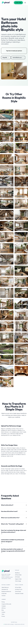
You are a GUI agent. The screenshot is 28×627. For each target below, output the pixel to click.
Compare (4, 606)
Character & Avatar (19, 593)
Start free (18, 2)
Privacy (3, 616)
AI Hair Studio (18, 591)
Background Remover (6, 591)
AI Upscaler (4, 593)
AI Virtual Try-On (18, 589)
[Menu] (25, 2)
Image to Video (18, 579)
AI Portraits (17, 576)
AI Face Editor (18, 587)
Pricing (3, 601)
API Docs (4, 608)
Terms (3, 614)
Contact (3, 612)
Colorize (3, 595)
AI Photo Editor (18, 574)
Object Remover (5, 587)
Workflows (17, 572)
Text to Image (18, 581)
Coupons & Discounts (6, 604)
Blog (3, 610)
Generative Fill (5, 589)
